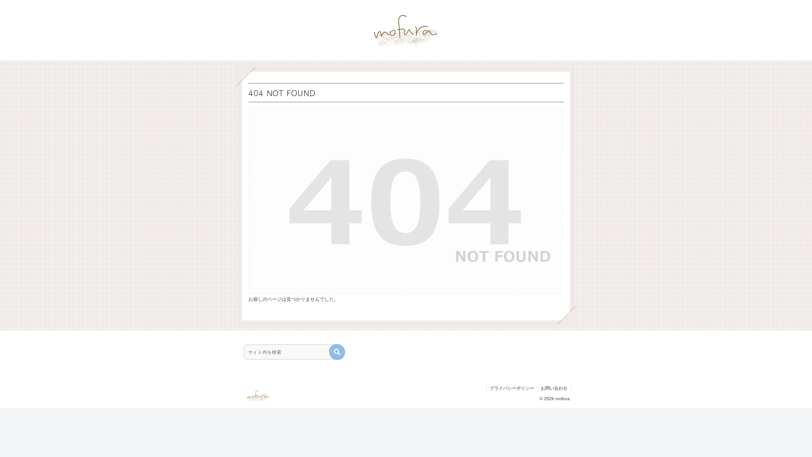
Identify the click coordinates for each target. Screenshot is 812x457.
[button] (337, 352)
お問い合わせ (554, 388)
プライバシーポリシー (512, 388)
